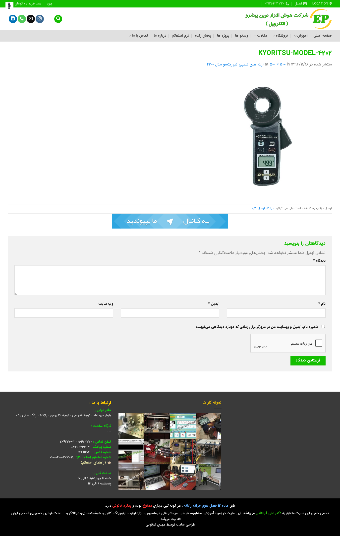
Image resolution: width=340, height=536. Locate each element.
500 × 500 (277, 64)
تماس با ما (140, 36)
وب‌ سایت (105, 304)
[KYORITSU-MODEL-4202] (269, 136)
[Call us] (22, 19)
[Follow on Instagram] (40, 19)
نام (322, 304)
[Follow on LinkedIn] (13, 19)
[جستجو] (58, 19)
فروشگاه (282, 36)
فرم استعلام (180, 36)
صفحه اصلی (322, 36)
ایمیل (213, 304)
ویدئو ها (241, 36)
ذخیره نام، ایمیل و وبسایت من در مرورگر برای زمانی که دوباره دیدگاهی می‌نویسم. (256, 327)
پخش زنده (203, 36)
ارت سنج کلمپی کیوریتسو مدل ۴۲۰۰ (235, 64)
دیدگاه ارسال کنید (262, 208)
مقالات (262, 36)
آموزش (302, 36)
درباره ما (160, 36)
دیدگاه (319, 261)
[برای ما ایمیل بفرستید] (31, 19)
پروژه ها (223, 36)
